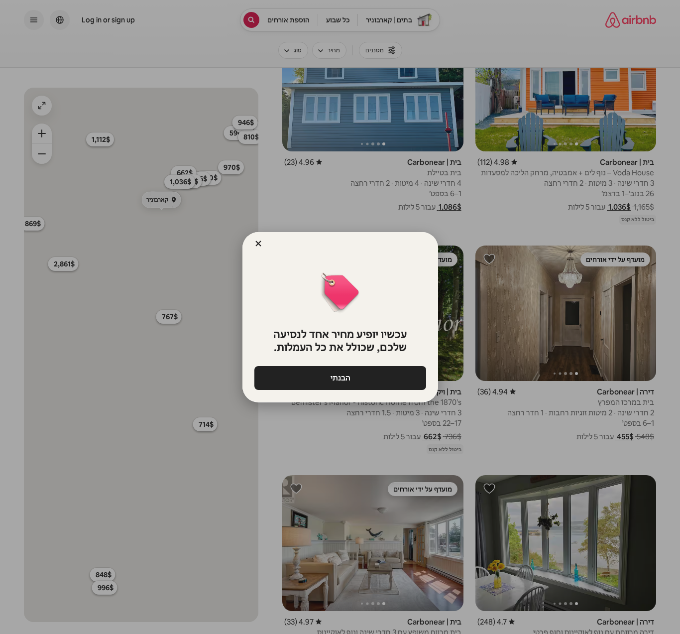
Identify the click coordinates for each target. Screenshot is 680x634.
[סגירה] (258, 244)
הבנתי (340, 378)
